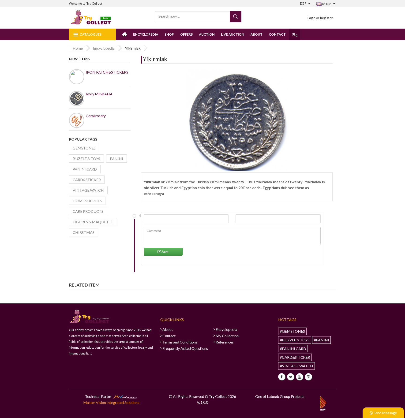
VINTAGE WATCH (88, 190)
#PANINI (321, 340)
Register (326, 18)
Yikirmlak (155, 58)
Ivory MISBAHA (99, 94)
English (326, 3)
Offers (186, 34)
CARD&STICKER (87, 179)
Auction (207, 34)
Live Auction (232, 34)
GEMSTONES (84, 148)
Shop (169, 34)
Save (165, 252)
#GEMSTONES (292, 331)
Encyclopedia (145, 34)
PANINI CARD (85, 169)
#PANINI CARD (293, 348)
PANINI (116, 158)
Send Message (385, 413)
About (256, 34)
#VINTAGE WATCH (296, 366)
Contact (277, 34)
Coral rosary (96, 115)
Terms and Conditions (179, 342)
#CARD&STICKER (295, 357)
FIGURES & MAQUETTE (93, 222)
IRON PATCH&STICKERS (107, 72)
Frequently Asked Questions (185, 348)
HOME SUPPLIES (87, 200)
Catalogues (90, 34)
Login (311, 18)
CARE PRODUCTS (88, 211)
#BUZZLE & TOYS (294, 340)
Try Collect (94, 3)
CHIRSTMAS (83, 232)
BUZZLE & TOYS (86, 158)
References (225, 342)
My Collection (227, 335)
